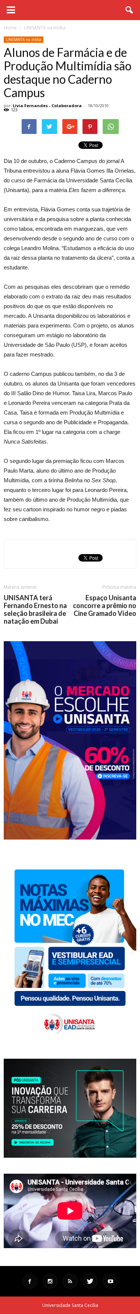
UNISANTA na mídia (23, 39)
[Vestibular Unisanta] (70, 838)
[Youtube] (110, 1281)
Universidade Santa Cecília (70, 1305)
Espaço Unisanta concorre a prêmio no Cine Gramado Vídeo (104, 605)
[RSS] (70, 1281)
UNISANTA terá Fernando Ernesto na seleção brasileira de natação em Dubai (35, 609)
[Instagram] (50, 1281)
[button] (129, 10)
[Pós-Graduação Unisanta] (70, 1155)
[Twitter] (90, 1281)
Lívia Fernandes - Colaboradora (47, 105)
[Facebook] (29, 1281)
